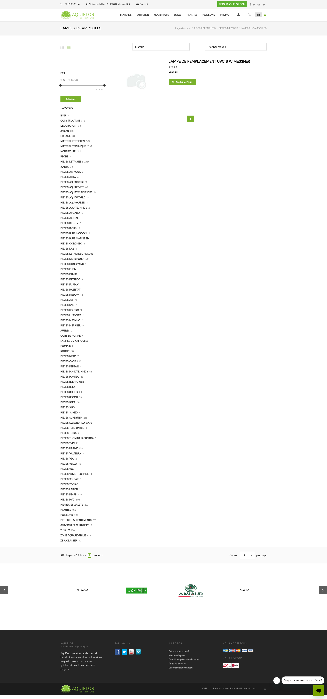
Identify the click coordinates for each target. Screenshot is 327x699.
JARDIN (64, 131)
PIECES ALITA (68, 177)
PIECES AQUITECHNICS (73, 207)
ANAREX (244, 590)
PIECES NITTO (68, 356)
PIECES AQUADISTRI (71, 182)
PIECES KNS (67, 305)
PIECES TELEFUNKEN (72, 428)
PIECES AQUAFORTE (72, 187)
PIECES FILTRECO (70, 279)
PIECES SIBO (67, 407)
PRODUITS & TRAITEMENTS (76, 520)
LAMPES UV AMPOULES (74, 341)
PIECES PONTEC (69, 376)
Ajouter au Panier (184, 82)
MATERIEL (125, 15)
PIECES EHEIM (68, 269)
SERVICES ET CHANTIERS (74, 525)
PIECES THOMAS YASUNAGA (77, 438)
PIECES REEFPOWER (72, 382)
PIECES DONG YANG (72, 264)
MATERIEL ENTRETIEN (72, 141)
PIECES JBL (66, 300)
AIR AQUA (82, 590)
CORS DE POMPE (70, 335)
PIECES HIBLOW (69, 294)
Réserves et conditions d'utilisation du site (234, 688)
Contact (144, 4)
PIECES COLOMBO (71, 243)
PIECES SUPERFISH (71, 417)
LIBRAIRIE (65, 136)
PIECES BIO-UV (69, 223)
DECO (178, 15)
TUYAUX (65, 530)
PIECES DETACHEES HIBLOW (76, 254)
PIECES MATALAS (70, 320)
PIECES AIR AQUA (70, 172)
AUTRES (65, 330)
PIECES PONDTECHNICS (74, 371)
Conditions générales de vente (184, 659)
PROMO (224, 15)
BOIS (63, 115)
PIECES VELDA (68, 463)
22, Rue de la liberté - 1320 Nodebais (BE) (109, 4)
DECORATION (68, 126)
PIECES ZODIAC (69, 484)
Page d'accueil (183, 28)
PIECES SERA (67, 402)
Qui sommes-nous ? (179, 651)
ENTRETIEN (143, 15)
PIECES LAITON (69, 489)
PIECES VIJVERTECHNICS (74, 474)
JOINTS (64, 166)
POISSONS (209, 15)
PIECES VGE (67, 469)
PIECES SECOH (69, 397)
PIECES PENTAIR (69, 366)
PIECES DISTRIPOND (71, 259)
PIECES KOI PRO (69, 310)
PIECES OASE (68, 361)
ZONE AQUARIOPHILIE (73, 535)
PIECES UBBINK (69, 448)
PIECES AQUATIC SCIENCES (76, 192)
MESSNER (173, 72)
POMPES (65, 346)
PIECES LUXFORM (70, 315)
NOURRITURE (161, 15)
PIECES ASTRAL (69, 218)
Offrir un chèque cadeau (180, 667)
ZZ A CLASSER (68, 540)
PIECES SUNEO (69, 412)
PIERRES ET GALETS (71, 504)
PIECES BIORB (68, 228)
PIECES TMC (67, 443)
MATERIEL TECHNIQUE (73, 146)
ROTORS (65, 351)
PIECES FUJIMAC (70, 284)
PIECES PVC (67, 499)
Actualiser (71, 99)
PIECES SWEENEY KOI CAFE (76, 423)
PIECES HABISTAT (70, 289)
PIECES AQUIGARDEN (72, 202)
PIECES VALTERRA (70, 453)
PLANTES (192, 15)
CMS (204, 688)
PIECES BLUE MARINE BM (74, 238)
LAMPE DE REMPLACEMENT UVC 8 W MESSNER (209, 61)
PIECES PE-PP (68, 494)
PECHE (64, 156)
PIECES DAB (67, 248)
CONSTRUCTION (70, 120)
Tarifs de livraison (177, 663)
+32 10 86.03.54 (71, 4)
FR (258, 14)
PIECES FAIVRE (68, 274)
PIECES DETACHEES (205, 28)
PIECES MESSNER (228, 28)
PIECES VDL (67, 458)
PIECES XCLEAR (69, 479)
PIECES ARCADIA (70, 213)
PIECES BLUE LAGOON (73, 233)
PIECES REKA (67, 387)
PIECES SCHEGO (70, 392)
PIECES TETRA (68, 433)
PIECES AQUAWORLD (72, 197)
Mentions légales (177, 655)
